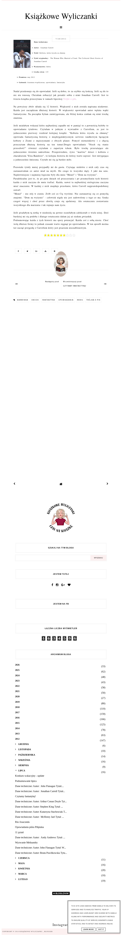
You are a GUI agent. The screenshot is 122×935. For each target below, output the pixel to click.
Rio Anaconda (22, 822)
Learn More (88, 929)
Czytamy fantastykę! (25, 796)
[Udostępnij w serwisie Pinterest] (54, 250)
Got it (101, 929)
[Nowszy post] (14, 484)
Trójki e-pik (69, 98)
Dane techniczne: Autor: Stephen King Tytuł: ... (39, 806)
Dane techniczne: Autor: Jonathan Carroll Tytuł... (40, 791)
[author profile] (61, 267)
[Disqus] (61, 348)
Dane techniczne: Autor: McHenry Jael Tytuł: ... (39, 816)
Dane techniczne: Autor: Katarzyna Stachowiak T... (41, 811)
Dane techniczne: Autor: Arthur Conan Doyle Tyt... (41, 801)
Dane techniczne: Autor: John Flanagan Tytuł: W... (40, 847)
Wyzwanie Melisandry (26, 842)
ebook (35, 300)
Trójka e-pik (93, 300)
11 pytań (19, 832)
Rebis (80, 300)
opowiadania (66, 300)
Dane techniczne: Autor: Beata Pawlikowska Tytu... (41, 853)
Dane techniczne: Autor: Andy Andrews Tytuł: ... (40, 837)
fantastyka (48, 300)
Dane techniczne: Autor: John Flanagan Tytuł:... (39, 786)
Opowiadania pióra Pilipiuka (29, 827)
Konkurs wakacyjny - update (29, 775)
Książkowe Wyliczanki (61, 15)
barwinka (22, 300)
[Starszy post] (107, 484)
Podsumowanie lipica (26, 781)
